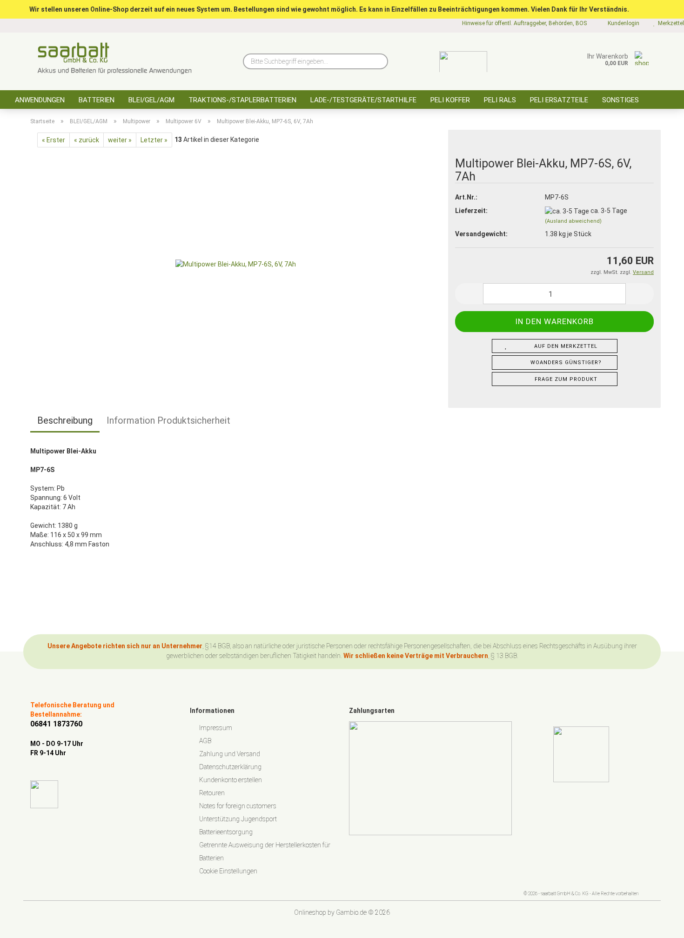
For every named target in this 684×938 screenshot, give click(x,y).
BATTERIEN (96, 100)
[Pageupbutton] (658, 924)
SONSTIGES (620, 100)
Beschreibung (65, 420)
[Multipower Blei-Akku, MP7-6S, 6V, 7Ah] (235, 263)
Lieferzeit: (471, 210)
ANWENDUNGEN (40, 100)
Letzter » (154, 140)
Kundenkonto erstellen (230, 780)
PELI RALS (500, 100)
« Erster (53, 140)
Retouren (212, 793)
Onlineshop (310, 912)
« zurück (86, 140)
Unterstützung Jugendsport (238, 819)
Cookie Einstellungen (228, 871)
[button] (469, 293)
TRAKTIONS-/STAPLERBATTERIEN (242, 100)
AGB (205, 741)
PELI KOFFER (450, 100)
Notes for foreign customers (237, 806)
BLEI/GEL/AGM (151, 100)
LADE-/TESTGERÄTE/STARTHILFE (363, 100)
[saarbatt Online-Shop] (114, 58)
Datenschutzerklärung (230, 767)
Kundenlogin (622, 23)
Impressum (215, 728)
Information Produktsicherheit (168, 420)
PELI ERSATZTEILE (559, 100)
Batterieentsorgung (226, 832)
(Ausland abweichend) (573, 221)
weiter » (120, 140)
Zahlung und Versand (229, 754)
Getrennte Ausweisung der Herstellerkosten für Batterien (264, 851)
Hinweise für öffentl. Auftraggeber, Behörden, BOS (524, 23)
